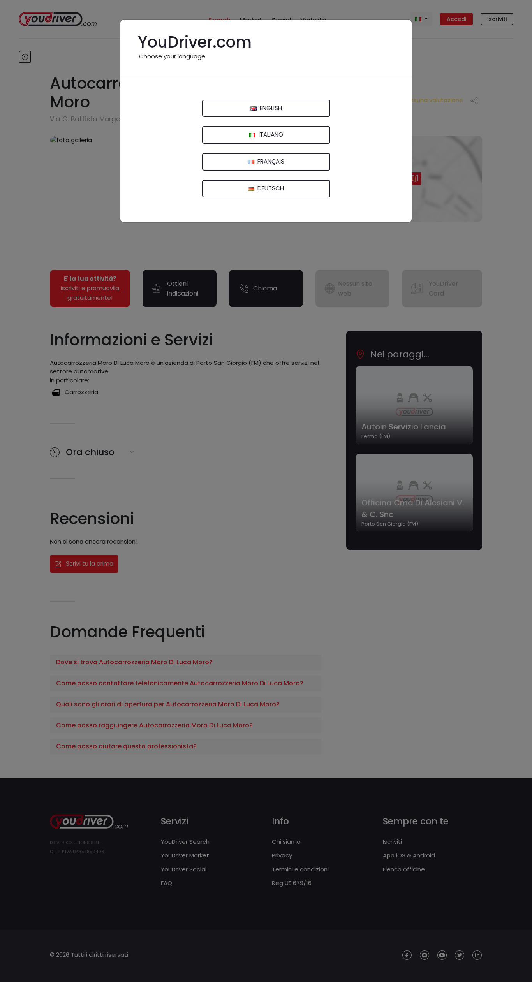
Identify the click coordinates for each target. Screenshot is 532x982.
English (270, 108)
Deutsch (270, 188)
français (270, 161)
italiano (270, 134)
